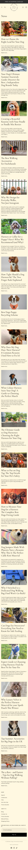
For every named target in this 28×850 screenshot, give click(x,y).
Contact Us (4, 814)
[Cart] (26, 7)
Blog (2, 811)
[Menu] (1, 7)
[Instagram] (14, 848)
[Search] (5, 7)
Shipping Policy (5, 821)
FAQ (2, 800)
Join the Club (4, 802)
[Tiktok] (17, 848)
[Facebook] (11, 848)
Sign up (14, 834)
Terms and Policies (14, 844)
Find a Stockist (5, 804)
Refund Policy (4, 819)
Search (3, 795)
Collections (4, 797)
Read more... (4, 52)
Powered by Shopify (18, 841)
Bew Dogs (11, 841)
